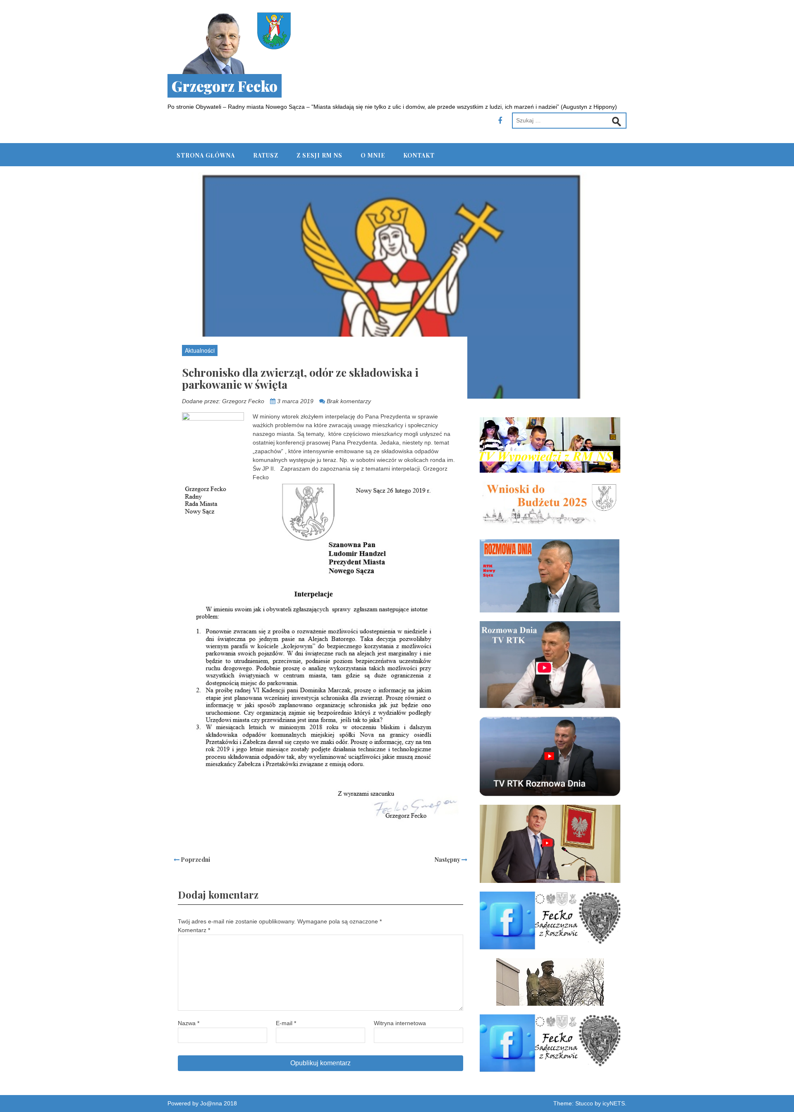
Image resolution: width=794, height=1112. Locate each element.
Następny (448, 859)
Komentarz (194, 930)
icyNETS (614, 1103)
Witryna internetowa (400, 1023)
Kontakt (419, 155)
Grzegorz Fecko (224, 86)
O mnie (373, 155)
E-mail (286, 1023)
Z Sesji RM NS (319, 155)
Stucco (584, 1103)
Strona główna (206, 155)
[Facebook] (500, 121)
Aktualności (200, 350)
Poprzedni (194, 859)
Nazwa (188, 1023)
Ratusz (265, 155)
